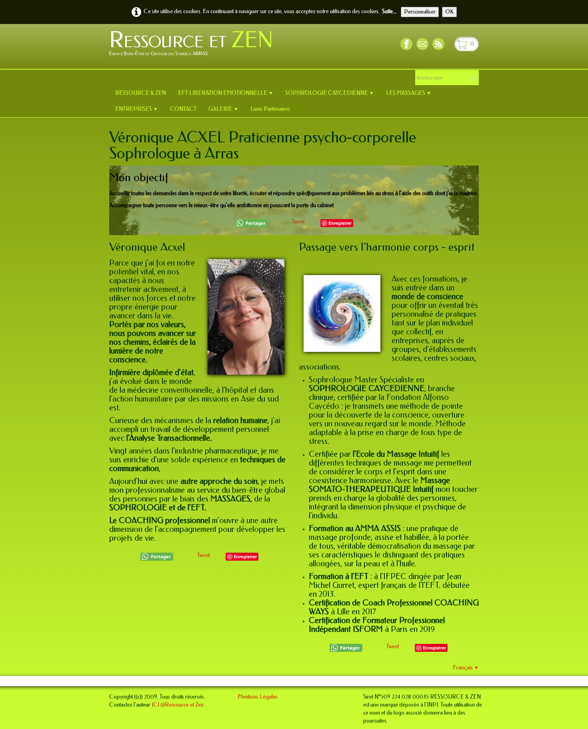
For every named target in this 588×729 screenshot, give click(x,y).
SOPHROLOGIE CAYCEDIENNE (329, 93)
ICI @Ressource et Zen (178, 704)
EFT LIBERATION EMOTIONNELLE (225, 93)
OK (449, 11)
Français (466, 667)
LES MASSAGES (408, 93)
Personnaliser (420, 11)
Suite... (389, 11)
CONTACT (183, 109)
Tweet (298, 221)
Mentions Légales (258, 696)
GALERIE (223, 109)
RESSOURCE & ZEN (140, 93)
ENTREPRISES (136, 109)
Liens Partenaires (270, 109)
